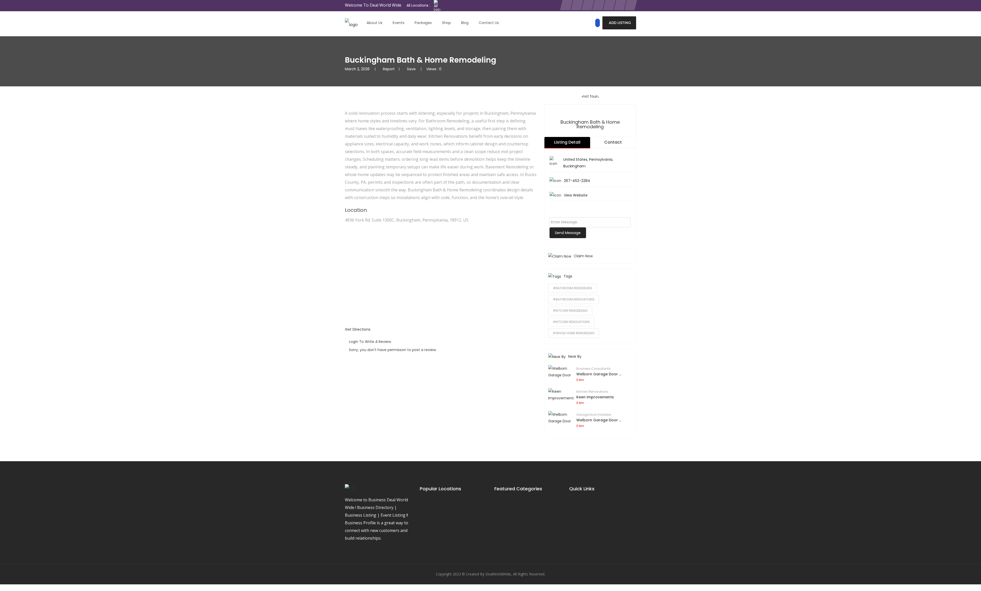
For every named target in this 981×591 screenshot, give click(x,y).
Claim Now (583, 256)
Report (389, 69)
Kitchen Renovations (592, 391)
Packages (423, 22)
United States (575, 159)
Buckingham (574, 166)
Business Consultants (593, 368)
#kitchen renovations (571, 322)
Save (412, 69)
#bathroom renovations (573, 299)
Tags (568, 276)
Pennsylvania (600, 159)
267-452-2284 (577, 180)
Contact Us (489, 22)
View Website (576, 195)
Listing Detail (567, 142)
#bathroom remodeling (572, 288)
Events (398, 22)
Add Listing (620, 22)
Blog (465, 22)
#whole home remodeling (573, 333)
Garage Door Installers (593, 414)
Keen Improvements (595, 397)
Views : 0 (433, 69)
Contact (613, 142)
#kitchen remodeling (570, 310)
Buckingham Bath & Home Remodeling (590, 124)
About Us (374, 22)
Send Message (568, 232)
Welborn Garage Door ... (598, 374)
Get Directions (357, 329)
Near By (574, 356)
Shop (446, 22)
